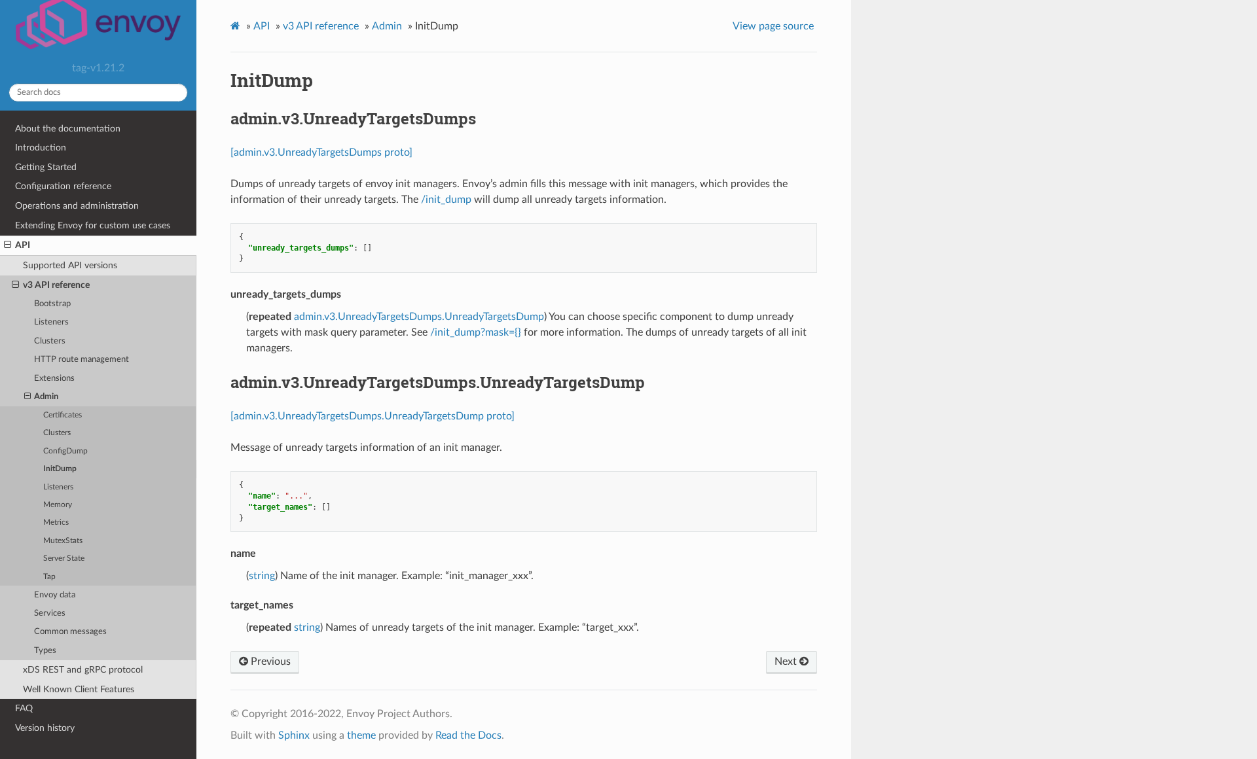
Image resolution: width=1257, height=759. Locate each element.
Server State (63, 558)
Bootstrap (52, 304)
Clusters (49, 341)
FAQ (24, 708)
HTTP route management (81, 359)
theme (361, 735)
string (262, 576)
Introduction (40, 147)
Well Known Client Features (78, 689)
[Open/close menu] (7, 245)
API (22, 245)
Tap (49, 576)
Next (786, 661)
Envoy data (54, 595)
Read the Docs (468, 735)
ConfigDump (65, 451)
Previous (269, 661)
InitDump (60, 468)
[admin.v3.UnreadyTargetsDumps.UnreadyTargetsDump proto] (372, 416)
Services (49, 613)
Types (45, 650)
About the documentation (67, 128)
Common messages (70, 631)
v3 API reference (56, 285)
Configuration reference (63, 186)
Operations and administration (77, 206)
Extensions (54, 378)
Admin (46, 397)
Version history (45, 728)
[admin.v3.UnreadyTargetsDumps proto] (321, 152)
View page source (773, 26)
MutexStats (62, 540)
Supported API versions (70, 265)
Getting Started (46, 167)
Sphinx (294, 735)
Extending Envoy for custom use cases (92, 225)
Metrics (56, 522)
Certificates (62, 415)
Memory (57, 504)
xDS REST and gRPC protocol (83, 670)
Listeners (51, 322)
